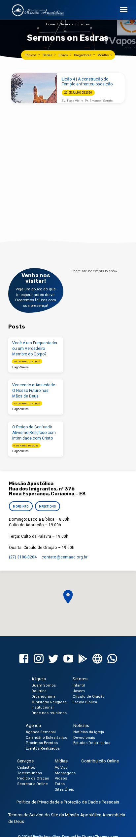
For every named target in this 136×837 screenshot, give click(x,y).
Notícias (81, 725)
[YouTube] (68, 659)
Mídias (61, 760)
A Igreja (38, 678)
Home (50, 24)
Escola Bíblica (85, 702)
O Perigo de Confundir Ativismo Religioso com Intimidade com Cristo (34, 433)
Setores (80, 678)
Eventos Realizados (43, 748)
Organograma (43, 696)
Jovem (79, 691)
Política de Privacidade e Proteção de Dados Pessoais (68, 802)
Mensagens (65, 773)
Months (103, 55)
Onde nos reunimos (49, 713)
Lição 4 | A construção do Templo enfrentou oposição (87, 81)
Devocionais (84, 737)
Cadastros (26, 767)
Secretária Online (32, 784)
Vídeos (61, 778)
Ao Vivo (61, 767)
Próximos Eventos (42, 743)
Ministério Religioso (49, 702)
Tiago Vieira (20, 367)
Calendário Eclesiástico (46, 737)
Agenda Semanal (41, 732)
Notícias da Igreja (88, 732)
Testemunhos (29, 773)
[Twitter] (53, 659)
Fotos (60, 784)
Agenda (33, 725)
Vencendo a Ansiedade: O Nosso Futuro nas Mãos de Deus (34, 390)
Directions (47, 506)
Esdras (84, 24)
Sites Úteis (64, 789)
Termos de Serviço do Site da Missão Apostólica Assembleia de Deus (66, 818)
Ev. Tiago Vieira (73, 100)
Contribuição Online (100, 760)
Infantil (79, 685)
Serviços (25, 760)
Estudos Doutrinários (91, 743)
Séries (48, 55)
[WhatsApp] (112, 659)
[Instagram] (39, 659)
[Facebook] (24, 659)
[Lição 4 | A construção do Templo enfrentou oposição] (34, 88)
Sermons (67, 24)
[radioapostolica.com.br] (97, 659)
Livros (63, 55)
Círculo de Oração (89, 696)
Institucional (42, 707)
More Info (20, 506)
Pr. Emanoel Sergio (99, 100)
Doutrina (39, 691)
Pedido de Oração (33, 778)
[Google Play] (82, 659)
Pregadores (83, 55)
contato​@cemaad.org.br (64, 557)
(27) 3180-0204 (23, 557)
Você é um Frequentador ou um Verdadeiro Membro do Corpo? (34, 348)
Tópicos (31, 55)
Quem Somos (43, 685)
